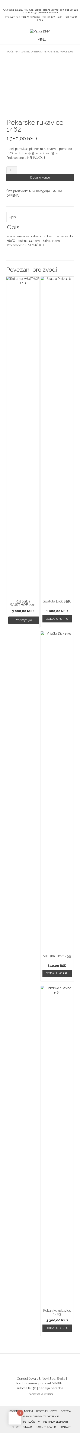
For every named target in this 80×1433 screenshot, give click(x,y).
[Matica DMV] (40, 31)
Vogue (39, 1394)
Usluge (14, 1427)
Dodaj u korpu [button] (57, 618)
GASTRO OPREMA (31, 51)
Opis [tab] (12, 217)
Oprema (66, 1411)
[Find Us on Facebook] (41, 4)
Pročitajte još (23, 620)
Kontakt (65, 1427)
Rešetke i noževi (46, 1411)
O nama (27, 1427)
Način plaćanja (46, 1427)
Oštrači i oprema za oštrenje (40, 1416)
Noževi (28, 1411)
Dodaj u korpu (40, 177)
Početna (12, 51)
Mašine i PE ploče (23, 1421)
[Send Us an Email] (36, 4)
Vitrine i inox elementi (53, 1421)
